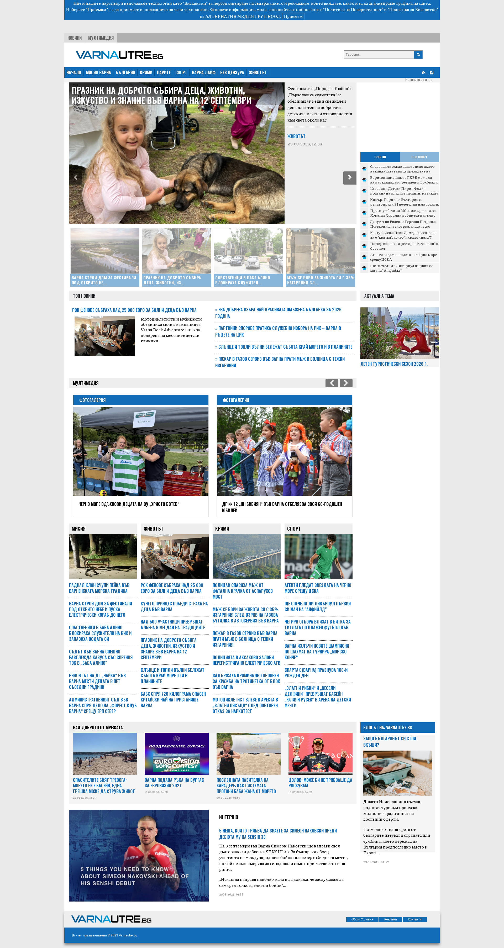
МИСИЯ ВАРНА (98, 72)
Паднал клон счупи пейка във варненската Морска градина (99, 588)
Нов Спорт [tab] (419, 157)
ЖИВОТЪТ (258, 72)
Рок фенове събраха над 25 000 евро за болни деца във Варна (134, 310)
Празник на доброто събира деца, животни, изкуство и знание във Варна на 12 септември (161, 95)
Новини (74, 38)
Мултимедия (101, 38)
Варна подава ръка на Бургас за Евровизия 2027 (174, 783)
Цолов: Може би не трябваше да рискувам (320, 783)
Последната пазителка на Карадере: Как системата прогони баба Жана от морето (246, 786)
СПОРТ (181, 72)
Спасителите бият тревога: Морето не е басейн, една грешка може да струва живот (104, 786)
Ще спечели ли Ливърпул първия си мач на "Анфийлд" (401, 268)
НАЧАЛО (73, 72)
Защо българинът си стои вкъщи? (389, 741)
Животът (296, 136)
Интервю (228, 817)
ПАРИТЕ (164, 72)
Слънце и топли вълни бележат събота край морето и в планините (283, 347)
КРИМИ (146, 72)
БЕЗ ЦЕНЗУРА (232, 72)
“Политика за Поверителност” (353, 9)
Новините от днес (418, 80)
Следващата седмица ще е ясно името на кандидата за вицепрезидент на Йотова (402, 171)
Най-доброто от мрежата (98, 727)
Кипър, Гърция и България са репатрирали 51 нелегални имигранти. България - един (404, 204)
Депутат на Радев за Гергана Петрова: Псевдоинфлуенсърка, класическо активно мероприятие (403, 226)
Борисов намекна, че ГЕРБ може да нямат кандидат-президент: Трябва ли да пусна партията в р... (404, 182)
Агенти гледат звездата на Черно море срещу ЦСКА (403, 257)
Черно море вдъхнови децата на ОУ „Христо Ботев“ (128, 504)
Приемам (293, 16)
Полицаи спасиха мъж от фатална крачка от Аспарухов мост (243, 591)
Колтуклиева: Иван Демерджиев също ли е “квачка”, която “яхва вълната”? (403, 235)
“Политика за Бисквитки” (412, 9)
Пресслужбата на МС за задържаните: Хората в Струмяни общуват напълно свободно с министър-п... (403, 215)
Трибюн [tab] (380, 157)
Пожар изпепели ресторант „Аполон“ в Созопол (404, 246)
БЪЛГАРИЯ (125, 72)
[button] (75, 178)
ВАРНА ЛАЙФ (204, 72)
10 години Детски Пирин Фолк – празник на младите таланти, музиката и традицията (404, 193)
